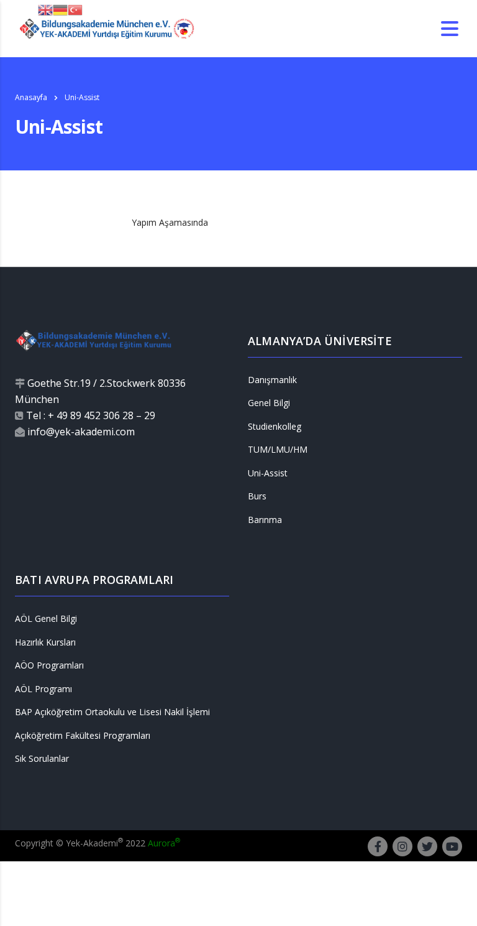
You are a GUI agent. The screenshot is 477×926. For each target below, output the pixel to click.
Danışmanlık (272, 380)
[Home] (106, 28)
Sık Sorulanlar (42, 758)
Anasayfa (31, 97)
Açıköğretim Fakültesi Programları (82, 735)
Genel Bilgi (269, 403)
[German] (60, 9)
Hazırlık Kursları (45, 642)
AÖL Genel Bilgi (46, 618)
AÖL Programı (43, 689)
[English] (45, 9)
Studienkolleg (274, 426)
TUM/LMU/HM (277, 449)
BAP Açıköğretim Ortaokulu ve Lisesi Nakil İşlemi (112, 712)
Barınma (265, 520)
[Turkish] (75, 9)
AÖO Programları (49, 665)
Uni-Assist (268, 473)
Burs (257, 496)
